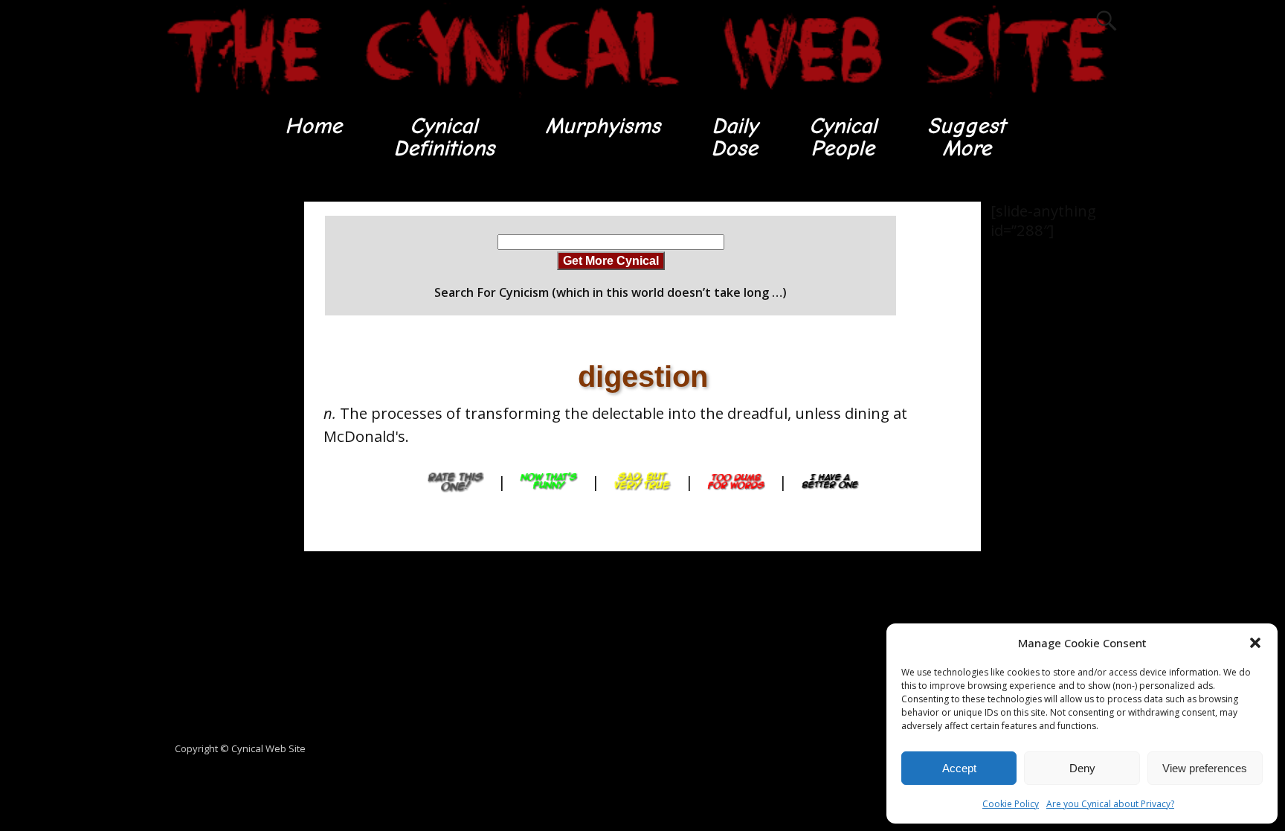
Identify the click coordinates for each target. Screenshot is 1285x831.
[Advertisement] (218, 425)
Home (313, 126)
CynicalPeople (843, 137)
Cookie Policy (1010, 804)
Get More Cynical (611, 260)
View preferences (1204, 768)
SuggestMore (966, 137)
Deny (1082, 768)
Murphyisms (602, 126)
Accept (959, 768)
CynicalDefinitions (444, 137)
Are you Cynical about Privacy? (1110, 804)
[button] (1255, 642)
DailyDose (734, 137)
